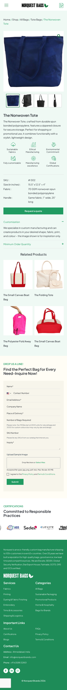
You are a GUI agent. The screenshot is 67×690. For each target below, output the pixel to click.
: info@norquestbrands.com (19, 657)
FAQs (38, 628)
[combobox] (9, 393)
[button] (6, 6)
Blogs (6, 639)
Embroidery (9, 605)
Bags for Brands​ (42, 610)
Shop (15, 19)
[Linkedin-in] (11, 670)
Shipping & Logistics (13, 615)
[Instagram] (17, 670)
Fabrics (7, 588)
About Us (7, 628)
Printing (7, 594)
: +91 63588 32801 (15, 662)
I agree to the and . (32, 474)
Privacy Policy (28, 474)
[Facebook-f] (5, 670)
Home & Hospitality (44, 605)
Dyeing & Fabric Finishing (15, 599)
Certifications (9, 634)
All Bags (24, 19)
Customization (11, 221)
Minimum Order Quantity (17, 244)
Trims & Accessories (12, 610)
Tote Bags (36, 19)
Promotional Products (45, 599)
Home (6, 19)
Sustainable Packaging (46, 594)
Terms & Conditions (46, 474)
